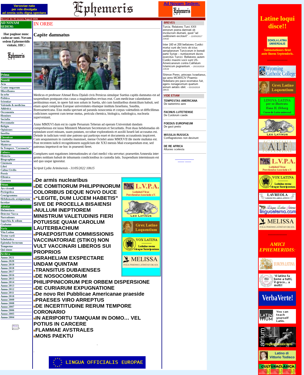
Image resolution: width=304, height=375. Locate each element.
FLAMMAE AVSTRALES (64, 330)
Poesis (4, 173)
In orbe (5, 94)
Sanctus (5, 141)
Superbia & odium (11, 220)
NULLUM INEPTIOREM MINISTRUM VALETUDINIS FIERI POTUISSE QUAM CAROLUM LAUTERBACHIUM (73, 219)
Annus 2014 (7, 282)
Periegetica (7, 191)
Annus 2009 (7, 299)
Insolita (5, 133)
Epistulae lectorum (12, 242)
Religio (5, 126)
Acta (3, 84)
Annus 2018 (7, 268)
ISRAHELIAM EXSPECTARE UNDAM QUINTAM (69, 261)
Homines (6, 115)
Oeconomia (7, 112)
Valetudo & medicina (13, 105)
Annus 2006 (7, 310)
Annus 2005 (7, 313)
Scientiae (6, 101)
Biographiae (8, 159)
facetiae (5, 202)
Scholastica (7, 239)
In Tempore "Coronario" (15, 148)
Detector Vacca (9, 213)
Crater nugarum (10, 87)
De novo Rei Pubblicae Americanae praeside (89, 294)
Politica (5, 98)
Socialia (5, 119)
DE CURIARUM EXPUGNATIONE (75, 288)
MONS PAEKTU (54, 336)
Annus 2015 (7, 278)
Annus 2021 (7, 257)
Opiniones (6, 129)
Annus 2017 (7, 271)
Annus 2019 (7, 264)
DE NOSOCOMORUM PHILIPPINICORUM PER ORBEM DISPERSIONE (92, 279)
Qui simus (6, 249)
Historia (5, 155)
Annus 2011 (7, 292)
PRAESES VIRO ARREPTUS (69, 300)
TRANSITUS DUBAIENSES (68, 270)
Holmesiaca (7, 210)
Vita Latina (7, 232)
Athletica (6, 108)
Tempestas (7, 246)
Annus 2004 (7, 317)
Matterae (6, 144)
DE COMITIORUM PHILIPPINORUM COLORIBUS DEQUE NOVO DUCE (77, 189)
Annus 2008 (7, 303)
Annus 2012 (7, 289)
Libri (4, 166)
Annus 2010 (7, 296)
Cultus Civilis (8, 169)
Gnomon (6, 180)
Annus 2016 (7, 275)
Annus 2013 (7, 285)
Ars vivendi (7, 188)
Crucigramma (9, 195)
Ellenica (5, 177)
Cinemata (6, 162)
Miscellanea (8, 91)
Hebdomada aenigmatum (15, 198)
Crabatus (6, 224)
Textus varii (8, 235)
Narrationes (8, 217)
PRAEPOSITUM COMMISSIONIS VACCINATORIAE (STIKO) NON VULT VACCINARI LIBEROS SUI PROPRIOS (74, 243)
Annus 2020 (7, 261)
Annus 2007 (7, 306)
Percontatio (7, 122)
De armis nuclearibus (61, 180)
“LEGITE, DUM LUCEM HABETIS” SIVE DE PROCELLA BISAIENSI (76, 201)
